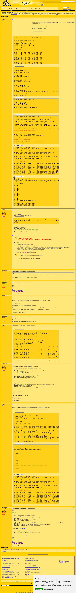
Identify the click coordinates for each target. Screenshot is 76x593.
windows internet (4, 551)
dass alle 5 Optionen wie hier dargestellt (27, 375)
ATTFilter (33, 32)
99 (21, 592)
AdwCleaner (29, 366)
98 (20, 592)
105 (28, 592)
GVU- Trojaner (30, 554)
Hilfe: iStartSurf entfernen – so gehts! (64, 560)
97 (19, 592)
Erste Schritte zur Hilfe (14, 14)
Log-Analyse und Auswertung (17, 7)
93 (16, 592)
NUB (46, 10)
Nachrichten (28, 10)
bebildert (66, 522)
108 (31, 592)
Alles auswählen (18, 97)
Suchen (68, 10)
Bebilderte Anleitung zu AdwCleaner (35, 368)
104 (27, 592)
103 (25, 592)
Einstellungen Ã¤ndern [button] (48, 589)
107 (30, 592)
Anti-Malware (22, 68)
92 (15, 592)
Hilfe (44, 10)
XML (56, 14)
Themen (3, 549)
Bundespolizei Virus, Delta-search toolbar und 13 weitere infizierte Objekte (22, 12)
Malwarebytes (72, 22)
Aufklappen (22, 97)
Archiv (2, 588)
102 (24, 592)
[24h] (58, 10)
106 (29, 592)
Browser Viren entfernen (62, 562)
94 (17, 592)
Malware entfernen (10, 7)
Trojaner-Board (5, 7)
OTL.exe (20, 214)
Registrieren (10, 10)
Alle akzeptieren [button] (39, 589)
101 (23, 592)
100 (22, 592)
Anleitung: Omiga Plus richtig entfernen (64, 561)
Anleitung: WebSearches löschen (63, 559)
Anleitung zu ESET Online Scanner (29, 515)
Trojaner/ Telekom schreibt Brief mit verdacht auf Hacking (40, 554)
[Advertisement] (21, 28)
